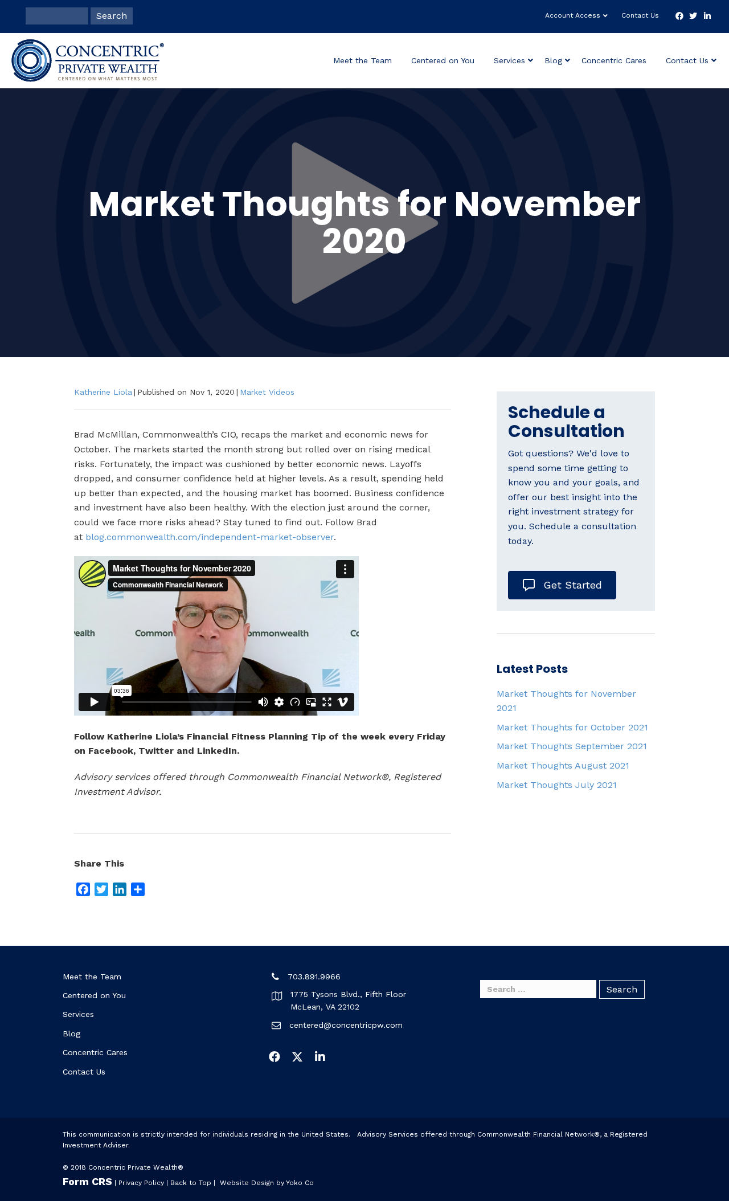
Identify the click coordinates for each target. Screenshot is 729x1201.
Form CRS (87, 1181)
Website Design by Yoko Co (267, 1183)
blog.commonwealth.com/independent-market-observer (209, 537)
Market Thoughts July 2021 (557, 784)
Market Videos (267, 392)
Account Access (572, 15)
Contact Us (640, 15)
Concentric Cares (613, 60)
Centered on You (442, 60)
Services (509, 60)
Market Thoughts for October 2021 (572, 727)
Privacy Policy (141, 1183)
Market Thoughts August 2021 (563, 765)
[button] (274, 1056)
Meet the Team (362, 60)
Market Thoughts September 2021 (572, 746)
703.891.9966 (314, 976)
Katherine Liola (103, 392)
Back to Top (190, 1183)
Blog (553, 60)
